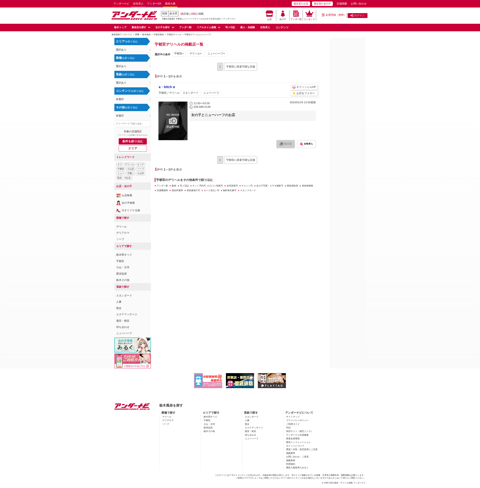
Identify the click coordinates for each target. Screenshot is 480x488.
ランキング (309, 19)
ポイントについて (295, 446)
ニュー (120, 173)
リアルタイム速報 (206, 27)
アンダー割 (296, 19)
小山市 (140, 173)
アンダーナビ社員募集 (297, 435)
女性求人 (138, 3)
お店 (269, 19)
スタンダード (124, 295)
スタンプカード (248, 190)
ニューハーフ (124, 333)
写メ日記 (230, 27)
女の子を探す (162, 27)
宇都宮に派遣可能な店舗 (240, 66)
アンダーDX (154, 3)
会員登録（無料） (336, 14)
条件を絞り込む (132, 141)
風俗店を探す (139, 27)
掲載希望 (290, 460)
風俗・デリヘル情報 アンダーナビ (350, 483)
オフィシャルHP (306, 86)
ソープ (140, 169)
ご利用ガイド (293, 424)
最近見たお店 (301, 3)
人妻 (119, 301)
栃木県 (173, 13)
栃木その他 (122, 279)
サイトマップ (293, 416)
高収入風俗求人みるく (297, 467)
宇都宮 (120, 169)
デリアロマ (122, 232)
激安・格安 (122, 320)
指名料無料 (177, 190)
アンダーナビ (121, 3)
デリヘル (129, 164)
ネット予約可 (199, 185)
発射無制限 (307, 185)
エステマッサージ (126, 314)
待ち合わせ (122, 327)
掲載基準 (290, 453)
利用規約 (290, 464)
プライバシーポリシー (297, 420)
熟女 (119, 178)
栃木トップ (120, 27)
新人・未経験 (247, 27)
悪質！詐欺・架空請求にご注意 (302, 449)
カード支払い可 (211, 190)
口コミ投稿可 (216, 185)
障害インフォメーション (298, 442)
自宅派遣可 (232, 185)
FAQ (288, 427)
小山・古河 (122, 267)
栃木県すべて (124, 254)
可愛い (130, 173)
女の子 (282, 19)
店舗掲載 (342, 3)
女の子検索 (128, 202)
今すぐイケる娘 (131, 210)
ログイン (359, 15)
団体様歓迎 (292, 185)
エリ (119, 164)
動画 (174, 185)
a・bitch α (167, 87)
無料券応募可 (229, 190)
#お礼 (128, 178)
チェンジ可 (247, 185)
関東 (164, 13)
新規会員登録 (293, 438)
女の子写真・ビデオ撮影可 (269, 185)
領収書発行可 (193, 190)
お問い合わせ (359, 3)
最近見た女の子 (322, 3)
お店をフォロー (305, 93)
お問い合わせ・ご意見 (297, 456)
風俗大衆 (170, 3)
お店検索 (127, 195)
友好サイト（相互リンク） (299, 431)
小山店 (130, 169)
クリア (132, 148)
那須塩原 (121, 273)
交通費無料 (162, 190)
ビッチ (140, 164)
